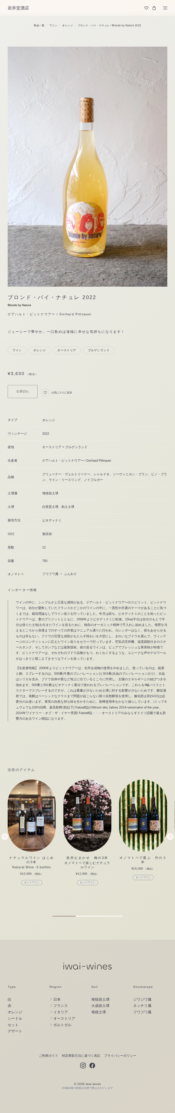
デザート (15, 1031)
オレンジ (67, 25)
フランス (60, 1006)
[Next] (170, 846)
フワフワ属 (142, 1012)
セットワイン (31, 882)
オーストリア (66, 350)
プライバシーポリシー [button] (120, 1055)
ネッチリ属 (142, 1006)
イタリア (60, 1012)
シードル (15, 1019)
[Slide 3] (110, 916)
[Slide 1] (64, 916)
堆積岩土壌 (50, 493)
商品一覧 (39, 25)
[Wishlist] (144, 8)
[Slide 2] (87, 916)
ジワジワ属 (142, 999)
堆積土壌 (98, 1012)
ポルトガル (62, 1025)
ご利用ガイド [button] (48, 1055)
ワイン (53, 25)
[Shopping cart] (152, 8)
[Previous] (5, 846)
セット (13, 1025)
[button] (165, 8)
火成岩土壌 (100, 1006)
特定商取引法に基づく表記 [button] (81, 1055)
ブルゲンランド (99, 350)
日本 (57, 999)
